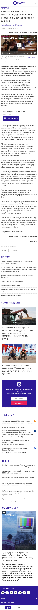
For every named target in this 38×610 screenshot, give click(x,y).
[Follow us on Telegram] (20, 592)
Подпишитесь (11, 118)
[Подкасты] (28, 592)
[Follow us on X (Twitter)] (7, 592)
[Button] (13, 33)
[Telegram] (19, 607)
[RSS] (24, 592)
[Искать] (30, 607)
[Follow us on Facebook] (3, 592)
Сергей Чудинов (17, 25)
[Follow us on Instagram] (15, 592)
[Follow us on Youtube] (11, 592)
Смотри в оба (10, 507)
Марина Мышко (6, 25)
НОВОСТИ (7, 461)
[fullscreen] (35, 53)
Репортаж (5, 8)
